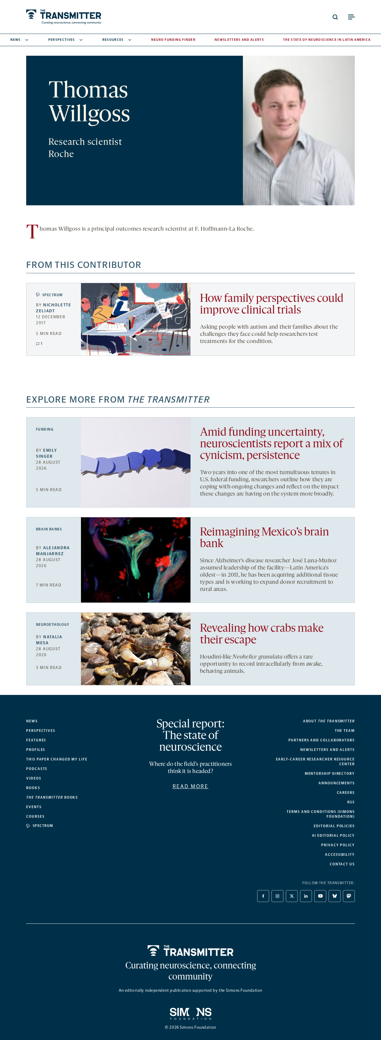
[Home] (191, 950)
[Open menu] (351, 17)
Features (36, 740)
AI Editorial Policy (333, 835)
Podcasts (36, 769)
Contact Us (342, 864)
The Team (345, 731)
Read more (191, 786)
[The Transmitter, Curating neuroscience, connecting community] (63, 17)
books (52, 797)
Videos (33, 778)
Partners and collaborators (321, 740)
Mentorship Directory (330, 774)
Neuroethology (53, 625)
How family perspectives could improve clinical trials (271, 304)
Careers (346, 793)
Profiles (35, 750)
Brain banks (49, 529)
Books (33, 788)
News (15, 40)
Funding (45, 429)
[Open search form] (335, 17)
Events (34, 807)
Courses (35, 816)
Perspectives (61, 40)
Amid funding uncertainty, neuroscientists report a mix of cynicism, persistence (271, 444)
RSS (351, 802)
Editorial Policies (334, 826)
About (329, 721)
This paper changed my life (57, 759)
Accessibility (340, 855)
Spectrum (52, 295)
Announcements (336, 783)
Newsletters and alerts (327, 750)
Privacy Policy (338, 845)
